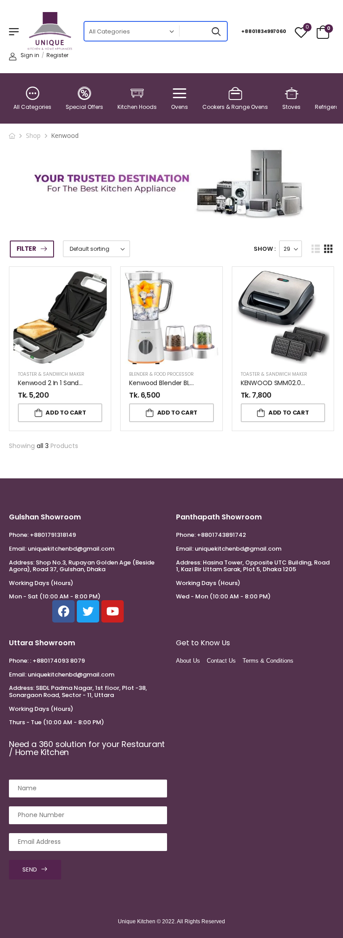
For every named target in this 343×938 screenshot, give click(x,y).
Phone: (19, 535)
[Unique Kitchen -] (50, 31)
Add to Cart (66, 412)
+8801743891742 (221, 535)
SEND (29, 869)
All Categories (32, 107)
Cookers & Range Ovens (235, 107)
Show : (265, 249)
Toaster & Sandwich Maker (51, 374)
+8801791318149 (53, 535)
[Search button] (216, 31)
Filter (26, 248)
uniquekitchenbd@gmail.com (71, 548)
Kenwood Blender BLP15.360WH (175, 382)
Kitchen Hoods (137, 107)
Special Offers (84, 107)
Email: (17, 548)
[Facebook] (63, 611)
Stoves (291, 107)
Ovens (179, 107)
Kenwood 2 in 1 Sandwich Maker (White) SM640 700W (99, 382)
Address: (21, 562)
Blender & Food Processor (161, 374)
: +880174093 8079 (57, 660)
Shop (33, 135)
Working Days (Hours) (41, 583)
